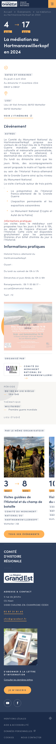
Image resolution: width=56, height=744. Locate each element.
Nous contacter (31, 737)
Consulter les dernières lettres (18, 679)
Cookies (9, 737)
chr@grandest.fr (15, 618)
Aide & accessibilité (16, 724)
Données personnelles (18, 731)
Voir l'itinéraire (16, 115)
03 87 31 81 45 (13, 611)
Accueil (8, 11)
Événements (24, 11)
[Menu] (52, 4)
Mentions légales (15, 718)
